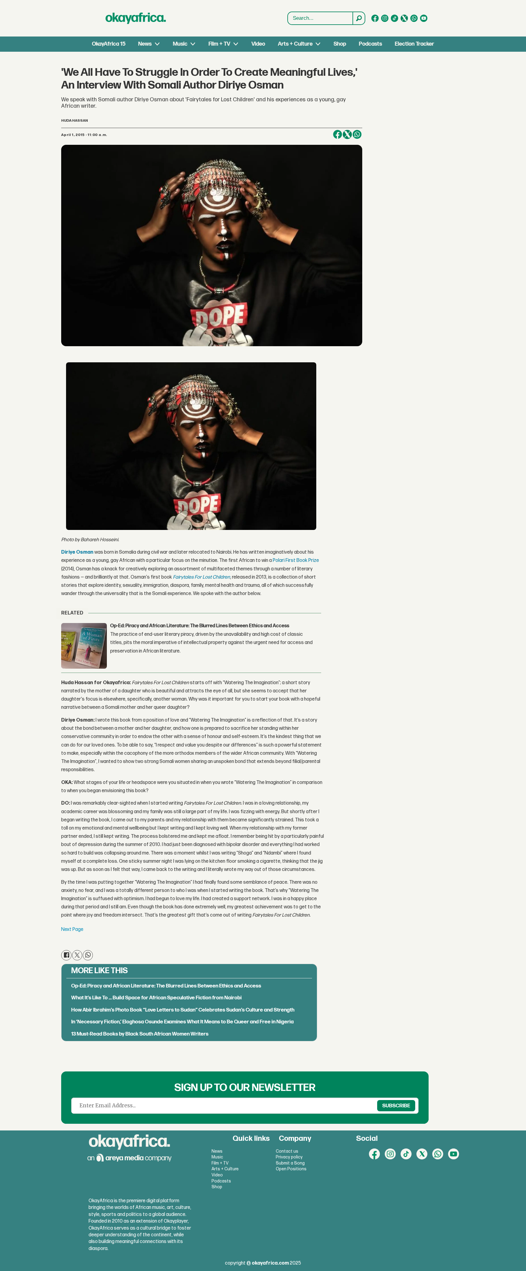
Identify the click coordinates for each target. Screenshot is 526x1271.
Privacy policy (289, 1157)
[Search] (358, 18)
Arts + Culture (295, 44)
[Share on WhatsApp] (357, 134)
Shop (340, 44)
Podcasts (370, 44)
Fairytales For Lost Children (201, 577)
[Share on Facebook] (337, 134)
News (145, 44)
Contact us (287, 1151)
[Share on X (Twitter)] (347, 134)
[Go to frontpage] (135, 18)
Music (180, 44)
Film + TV (219, 44)
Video (258, 44)
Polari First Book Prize (296, 560)
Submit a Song (290, 1163)
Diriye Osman (77, 552)
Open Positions (291, 1169)
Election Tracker (414, 44)
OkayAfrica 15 (108, 44)
